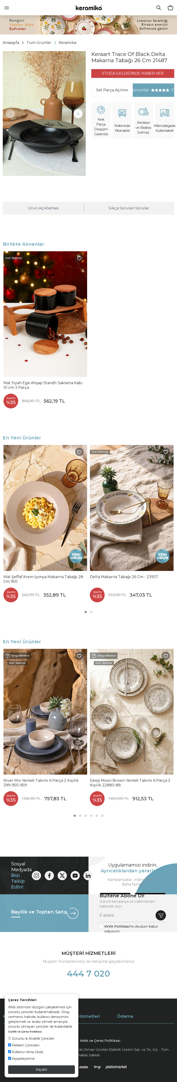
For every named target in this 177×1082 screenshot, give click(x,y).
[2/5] (154, 90)
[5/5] (160, 90)
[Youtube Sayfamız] (75, 875)
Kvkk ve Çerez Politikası (100, 1041)
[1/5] (153, 90)
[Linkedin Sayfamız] (88, 875)
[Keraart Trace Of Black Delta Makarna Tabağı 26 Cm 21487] (44, 113)
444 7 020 (88, 974)
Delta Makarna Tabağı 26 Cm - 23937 (124, 577)
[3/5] (156, 90)
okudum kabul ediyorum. (131, 928)
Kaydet (41, 1069)
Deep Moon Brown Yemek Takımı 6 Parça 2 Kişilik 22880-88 (130, 782)
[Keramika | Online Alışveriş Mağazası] (88, 7)
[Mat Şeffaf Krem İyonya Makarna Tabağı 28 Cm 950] (45, 508)
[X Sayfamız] (62, 875)
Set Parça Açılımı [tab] (112, 90)
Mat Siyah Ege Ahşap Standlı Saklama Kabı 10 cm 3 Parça (43, 385)
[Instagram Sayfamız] (36, 875)
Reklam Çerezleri (25, 1045)
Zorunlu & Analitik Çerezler (32, 1038)
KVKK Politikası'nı (119, 926)
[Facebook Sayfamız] (49, 875)
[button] (85, 612)
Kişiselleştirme (23, 1059)
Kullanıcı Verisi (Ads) (27, 1052)
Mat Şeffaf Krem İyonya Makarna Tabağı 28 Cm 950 (43, 579)
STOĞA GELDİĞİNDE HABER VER (133, 73)
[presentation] (10, 113)
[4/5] (158, 90)
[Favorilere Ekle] (79, 258)
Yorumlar (153, 90)
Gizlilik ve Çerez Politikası (25, 1031)
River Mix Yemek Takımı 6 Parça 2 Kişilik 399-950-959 (41, 782)
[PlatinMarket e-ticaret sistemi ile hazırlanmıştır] (116, 1067)
